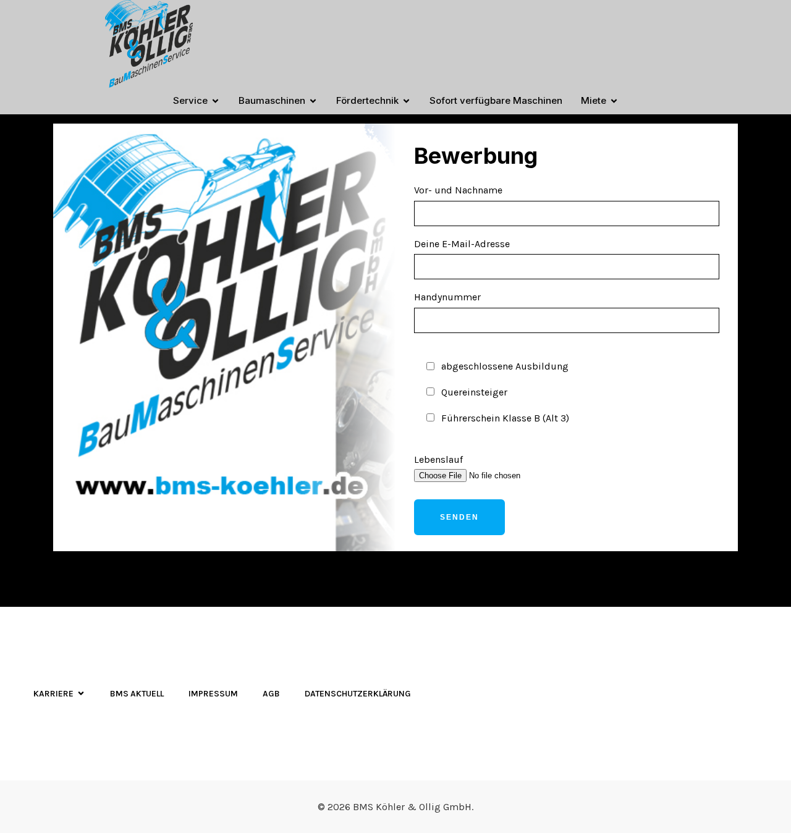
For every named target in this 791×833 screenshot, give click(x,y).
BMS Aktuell (137, 693)
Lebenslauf (438, 459)
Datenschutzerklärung (358, 693)
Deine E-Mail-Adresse (462, 244)
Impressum (213, 693)
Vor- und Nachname (458, 190)
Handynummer (491, 357)
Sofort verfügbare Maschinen (495, 100)
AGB (271, 693)
